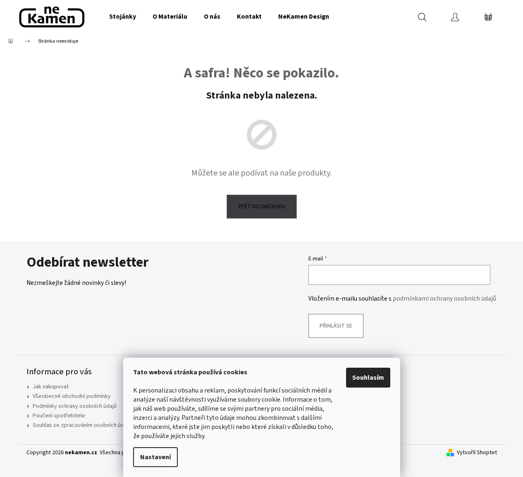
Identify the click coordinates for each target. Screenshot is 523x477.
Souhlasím (368, 377)
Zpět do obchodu (262, 206)
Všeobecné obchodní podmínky (72, 396)
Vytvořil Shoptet (477, 453)
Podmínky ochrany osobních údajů (75, 406)
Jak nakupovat (51, 387)
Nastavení (155, 457)
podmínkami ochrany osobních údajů (444, 298)
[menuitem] (122, 16)
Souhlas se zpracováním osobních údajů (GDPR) (91, 425)
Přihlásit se (336, 326)
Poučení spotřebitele (59, 416)
